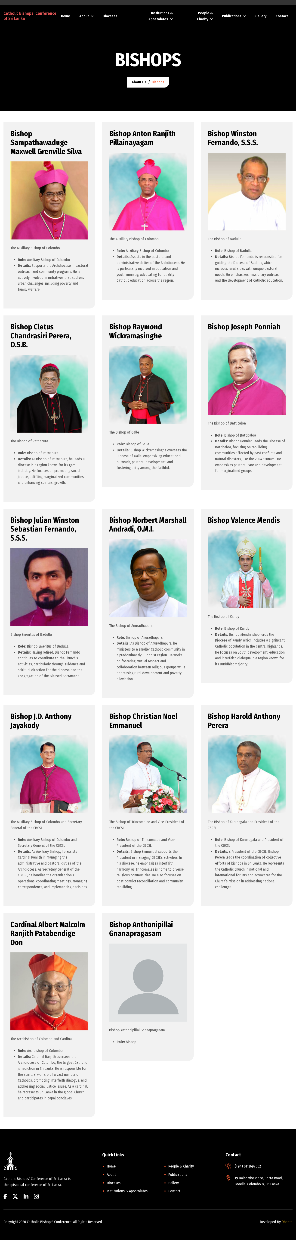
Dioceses (110, 16)
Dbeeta (287, 1222)
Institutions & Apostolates (160, 16)
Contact (282, 16)
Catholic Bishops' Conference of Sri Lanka (29, 16)
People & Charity (205, 16)
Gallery (260, 16)
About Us (139, 82)
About (84, 16)
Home (65, 16)
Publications (231, 16)
